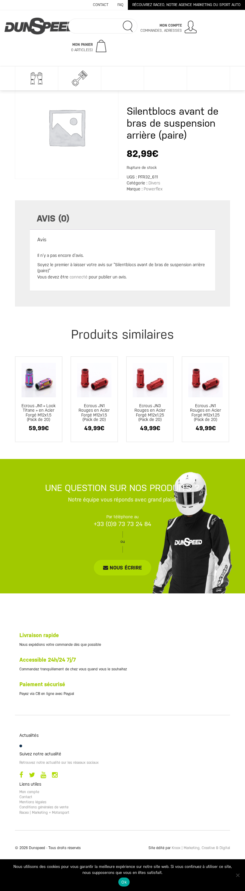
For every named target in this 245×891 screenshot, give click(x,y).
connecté (79, 277)
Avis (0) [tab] (53, 218)
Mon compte (29, 792)
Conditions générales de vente (43, 807)
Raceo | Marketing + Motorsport (44, 812)
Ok (124, 882)
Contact (100, 5)
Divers (165, 78)
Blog (208, 78)
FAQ (120, 5)
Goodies (122, 78)
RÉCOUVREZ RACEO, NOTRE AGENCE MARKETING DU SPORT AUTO (186, 5)
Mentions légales (32, 802)
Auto (79, 78)
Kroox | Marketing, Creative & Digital (201, 848)
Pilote (36, 78)
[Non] (238, 875)
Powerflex (153, 189)
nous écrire (125, 568)
